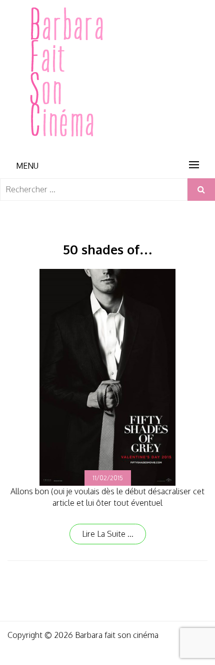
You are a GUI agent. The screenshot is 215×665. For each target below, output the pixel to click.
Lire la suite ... (108, 534)
